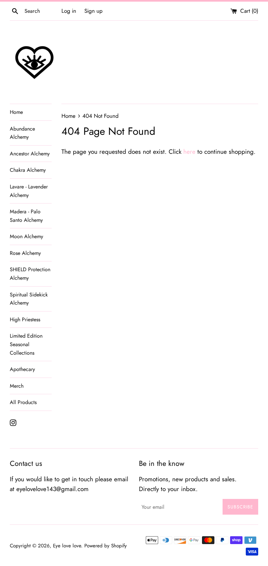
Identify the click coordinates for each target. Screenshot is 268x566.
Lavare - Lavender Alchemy (29, 191)
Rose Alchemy (25, 253)
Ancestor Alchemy (30, 153)
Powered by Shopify (105, 545)
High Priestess (25, 319)
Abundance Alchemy (22, 133)
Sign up (93, 11)
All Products (23, 402)
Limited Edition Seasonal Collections (26, 344)
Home (16, 112)
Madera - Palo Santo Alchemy (26, 216)
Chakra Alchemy (28, 170)
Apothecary (22, 369)
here (189, 151)
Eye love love (67, 545)
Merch (17, 386)
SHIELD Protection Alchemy (30, 274)
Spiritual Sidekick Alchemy (29, 299)
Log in (68, 11)
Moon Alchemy (26, 236)
